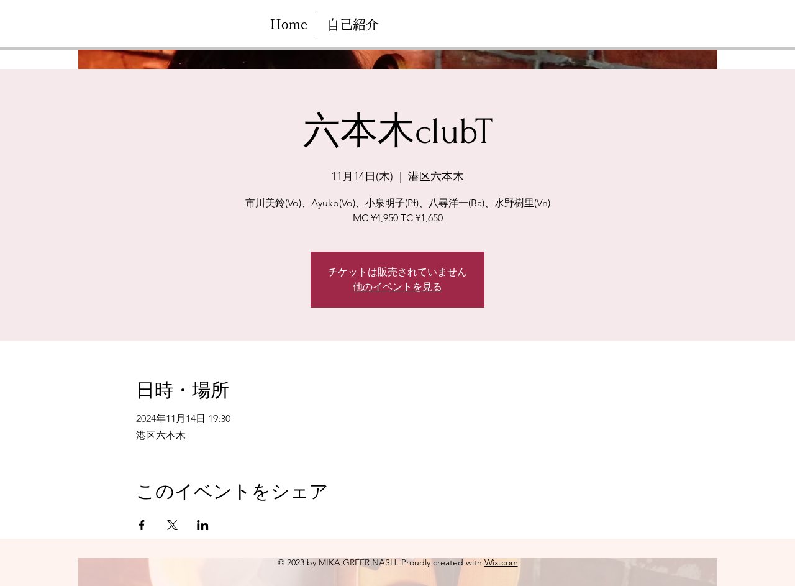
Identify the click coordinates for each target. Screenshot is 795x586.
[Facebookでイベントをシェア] (142, 525)
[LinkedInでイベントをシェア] (203, 525)
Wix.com (501, 562)
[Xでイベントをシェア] (172, 525)
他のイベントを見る (397, 287)
